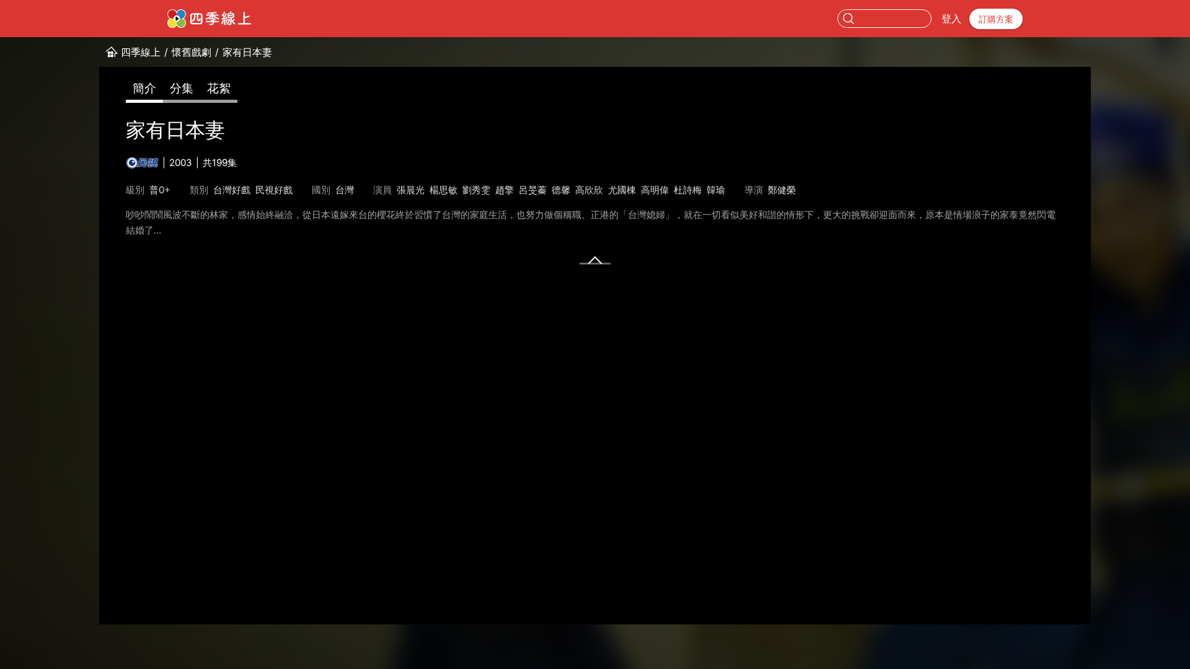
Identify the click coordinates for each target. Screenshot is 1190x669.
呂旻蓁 (533, 190)
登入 (951, 18)
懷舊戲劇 (191, 52)
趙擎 (504, 190)
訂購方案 (996, 19)
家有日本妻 (247, 52)
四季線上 (141, 52)
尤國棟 (622, 190)
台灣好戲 (231, 190)
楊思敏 (443, 190)
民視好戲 (274, 190)
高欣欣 (589, 190)
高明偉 (655, 190)
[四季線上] (209, 18)
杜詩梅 (688, 190)
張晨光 (411, 190)
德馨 (561, 190)
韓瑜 (716, 190)
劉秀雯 (476, 190)
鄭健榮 (782, 190)
